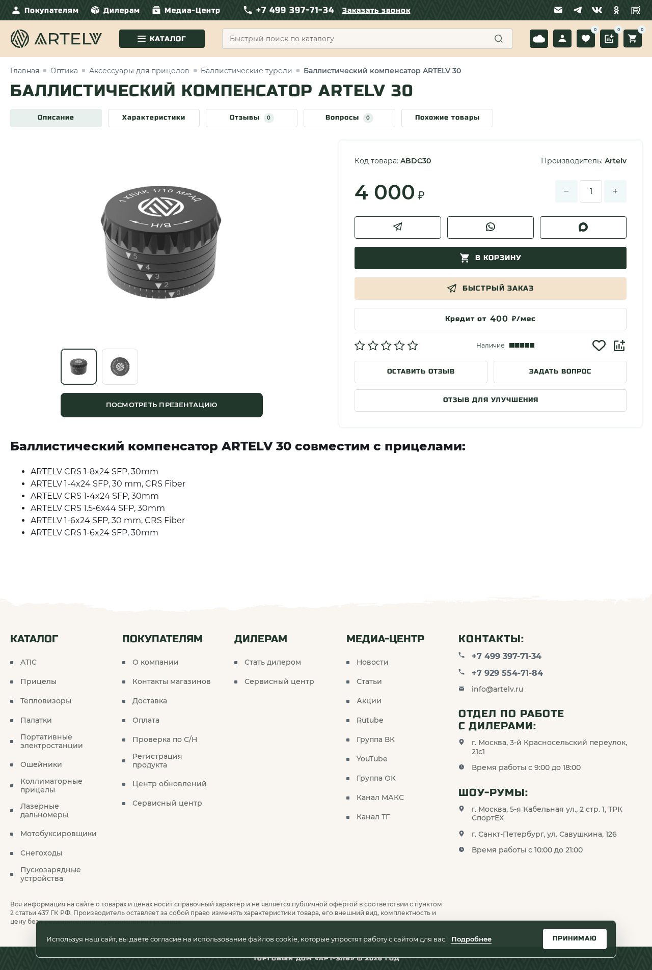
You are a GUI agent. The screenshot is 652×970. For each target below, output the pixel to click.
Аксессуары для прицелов (139, 70)
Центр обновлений (169, 784)
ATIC (28, 662)
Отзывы (250, 117)
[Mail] (558, 10)
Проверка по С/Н (164, 739)
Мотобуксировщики (58, 834)
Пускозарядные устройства (50, 874)
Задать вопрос (560, 371)
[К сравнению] (619, 345)
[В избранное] (599, 345)
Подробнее (471, 939)
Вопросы (347, 117)
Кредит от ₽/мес (490, 319)
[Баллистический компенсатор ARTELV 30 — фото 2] (120, 367)
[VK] (597, 10)
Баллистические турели (246, 70)
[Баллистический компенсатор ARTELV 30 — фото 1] (79, 367)
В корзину (498, 257)
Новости (373, 662)
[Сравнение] (609, 39)
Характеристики (153, 117)
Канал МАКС (380, 797)
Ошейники (41, 764)
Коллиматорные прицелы (51, 786)
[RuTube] (636, 10)
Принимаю (575, 938)
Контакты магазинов (171, 681)
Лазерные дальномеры (44, 811)
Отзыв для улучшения (490, 400)
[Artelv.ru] (56, 39)
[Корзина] (632, 39)
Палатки (36, 720)
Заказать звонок (376, 10)
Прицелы (38, 681)
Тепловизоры (45, 701)
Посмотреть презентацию (162, 405)
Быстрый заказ (498, 288)
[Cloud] (539, 39)
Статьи (369, 681)
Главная (24, 70)
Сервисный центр (167, 803)
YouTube (372, 759)
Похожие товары (447, 117)
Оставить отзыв (421, 371)
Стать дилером (272, 662)
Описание (56, 117)
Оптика (64, 70)
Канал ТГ (373, 817)
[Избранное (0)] (586, 39)
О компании (155, 662)
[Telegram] (578, 10)
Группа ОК (376, 778)
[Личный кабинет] (562, 39)
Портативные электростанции (51, 742)
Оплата (145, 720)
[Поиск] (499, 39)
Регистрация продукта (157, 761)
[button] (386, 345)
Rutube (370, 720)
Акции (369, 701)
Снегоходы (41, 853)
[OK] (616, 10)
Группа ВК (376, 739)
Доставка (149, 701)
